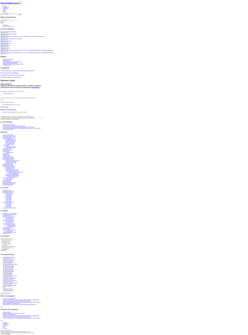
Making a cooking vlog (5, 45)
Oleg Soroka (8, 330)
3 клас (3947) (8, 204)
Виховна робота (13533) (8, 166)
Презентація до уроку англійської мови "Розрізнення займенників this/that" (19, 304)
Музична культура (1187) (11, 161)
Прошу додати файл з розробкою (10, 264)
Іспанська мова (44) (10, 142)
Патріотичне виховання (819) (12, 174)
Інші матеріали (5, 249)
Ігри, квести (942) (9, 221)
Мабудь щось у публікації (8, 289)
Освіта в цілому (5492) (8, 184)
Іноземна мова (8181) (7, 138)
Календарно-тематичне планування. (8, 31)
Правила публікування (8, 59)
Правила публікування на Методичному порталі (13, 313)
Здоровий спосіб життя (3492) (12, 170)
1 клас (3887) (8, 206)
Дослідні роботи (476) (10, 225)
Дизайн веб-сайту (7, 312)
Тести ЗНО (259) (9, 218)
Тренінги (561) (9, 230)
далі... (2, 306)
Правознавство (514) (12, 176)
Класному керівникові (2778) (9, 182)
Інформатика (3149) (7, 149)
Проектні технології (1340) (9, 223)
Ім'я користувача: (5, 19)
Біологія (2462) (6, 154)
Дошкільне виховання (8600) (9, 207)
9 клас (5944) (8, 196)
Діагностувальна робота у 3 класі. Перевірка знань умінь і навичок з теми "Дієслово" (22, 302)
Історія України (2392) (10, 146)
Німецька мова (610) (10, 140)
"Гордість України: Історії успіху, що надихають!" (11, 38)
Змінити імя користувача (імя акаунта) (11, 303)
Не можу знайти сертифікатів (9, 285)
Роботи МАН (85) (12, 226)
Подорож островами (5, 47)
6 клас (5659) (8, 199)
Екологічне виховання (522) (12, 169)
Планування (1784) (7, 215)
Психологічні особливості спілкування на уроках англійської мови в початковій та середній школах (22, 36)
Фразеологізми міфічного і (9, 261)
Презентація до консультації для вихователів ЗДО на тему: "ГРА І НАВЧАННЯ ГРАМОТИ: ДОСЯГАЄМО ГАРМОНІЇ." (27, 50)
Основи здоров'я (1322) (13, 173)
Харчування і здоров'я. (8, 129)
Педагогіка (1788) (7, 180)
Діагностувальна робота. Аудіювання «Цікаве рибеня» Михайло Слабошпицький (21, 299)
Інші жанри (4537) (7, 233)
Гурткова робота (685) (8, 227)
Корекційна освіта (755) (8, 177)
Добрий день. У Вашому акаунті (10, 282)
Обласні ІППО (6, 60)
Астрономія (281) (9, 152)
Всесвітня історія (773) (11, 147)
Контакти (5, 12)
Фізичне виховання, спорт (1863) (15, 172)
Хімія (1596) (5, 153)
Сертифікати (6, 7)
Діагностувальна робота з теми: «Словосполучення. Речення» (16, 300)
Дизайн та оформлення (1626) (9, 232)
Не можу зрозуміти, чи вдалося (10, 275)
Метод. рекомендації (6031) (9, 229)
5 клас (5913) (8, 200)
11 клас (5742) (9, 193)
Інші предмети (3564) (7, 163)
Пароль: (3, 21)
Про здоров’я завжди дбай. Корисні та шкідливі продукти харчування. (18, 127)
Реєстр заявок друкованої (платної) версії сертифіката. (12, 75)
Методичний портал (11, 3)
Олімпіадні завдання (6, 243)
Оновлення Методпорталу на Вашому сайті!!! (13, 63)
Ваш (4, 287)
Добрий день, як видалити (9, 259)
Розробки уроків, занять (8, 93)
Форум (4, 9)
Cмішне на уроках (7, 65)
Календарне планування (7, 247)
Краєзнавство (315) (10, 168)
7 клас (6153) (8, 198)
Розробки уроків (5, 241)
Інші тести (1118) (9, 219)
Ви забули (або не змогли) (8, 266)
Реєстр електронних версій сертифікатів (9, 72)
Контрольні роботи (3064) (8, 216)
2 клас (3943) (8, 205)
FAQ (4, 10)
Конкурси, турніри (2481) (8, 220)
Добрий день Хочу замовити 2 (9, 280)
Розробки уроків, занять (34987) (10, 213)
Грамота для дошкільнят (6, 41)
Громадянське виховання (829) (12, 175)
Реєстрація (5, 25)
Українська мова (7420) (8, 134)
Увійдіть (5, 112)
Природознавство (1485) (8, 156)
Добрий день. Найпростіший (9, 278)
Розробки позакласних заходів (8, 246)
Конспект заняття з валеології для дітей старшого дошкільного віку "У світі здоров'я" (22, 128)
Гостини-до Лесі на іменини (9, 298)
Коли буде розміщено (7, 273)
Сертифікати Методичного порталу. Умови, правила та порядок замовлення (17, 70)
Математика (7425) (7, 148)
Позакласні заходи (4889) (8, 165)
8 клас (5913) (8, 197)
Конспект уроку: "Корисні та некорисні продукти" (14, 125)
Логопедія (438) (9, 179)
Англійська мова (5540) (11, 139)
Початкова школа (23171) (8, 202)
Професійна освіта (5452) (8, 191)
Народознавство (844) (10, 167)
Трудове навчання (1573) (8, 158)
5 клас (6, 107)
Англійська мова (11, 109)
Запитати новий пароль (8, 26)
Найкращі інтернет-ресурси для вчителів (12, 61)
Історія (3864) (6, 145)
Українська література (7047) (9, 135)
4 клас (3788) (8, 203)
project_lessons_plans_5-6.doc (9, 104)
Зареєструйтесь (6, 84)
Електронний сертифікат (8, 271)
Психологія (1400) (7, 181)
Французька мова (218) (11, 141)
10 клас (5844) (9, 195)
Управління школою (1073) (9, 183)
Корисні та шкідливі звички (9, 124)
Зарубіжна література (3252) (9, 137)
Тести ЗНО (4, 245)
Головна (5, 6)
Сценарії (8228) (6, 228)
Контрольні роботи (6, 242)
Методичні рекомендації (7, 240)
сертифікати (35, 87)
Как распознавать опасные (9, 257)
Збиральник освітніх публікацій (10, 62)
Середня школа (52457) (8, 192)
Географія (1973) (6, 155)
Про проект (5, 8)
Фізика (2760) (6, 151)
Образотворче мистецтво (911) (12, 160)
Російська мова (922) (10, 144)
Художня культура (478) (11, 162)
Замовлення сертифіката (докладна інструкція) (11, 77)
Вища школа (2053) (7, 190)
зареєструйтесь (12, 112)
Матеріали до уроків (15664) (9, 214)
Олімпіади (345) (9, 222)
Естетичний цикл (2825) (8, 159)
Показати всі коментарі (6, 293)
